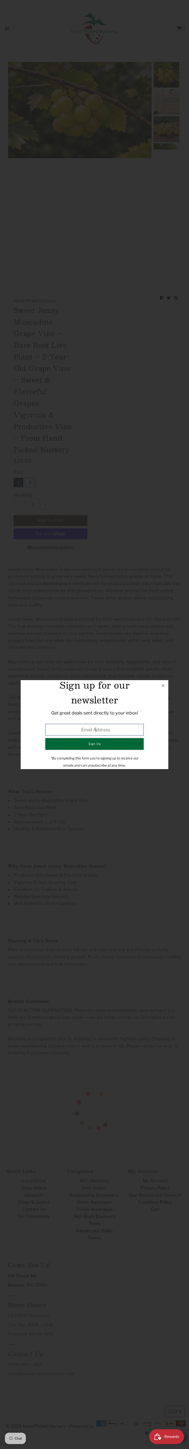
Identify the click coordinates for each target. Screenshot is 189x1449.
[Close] (163, 685)
